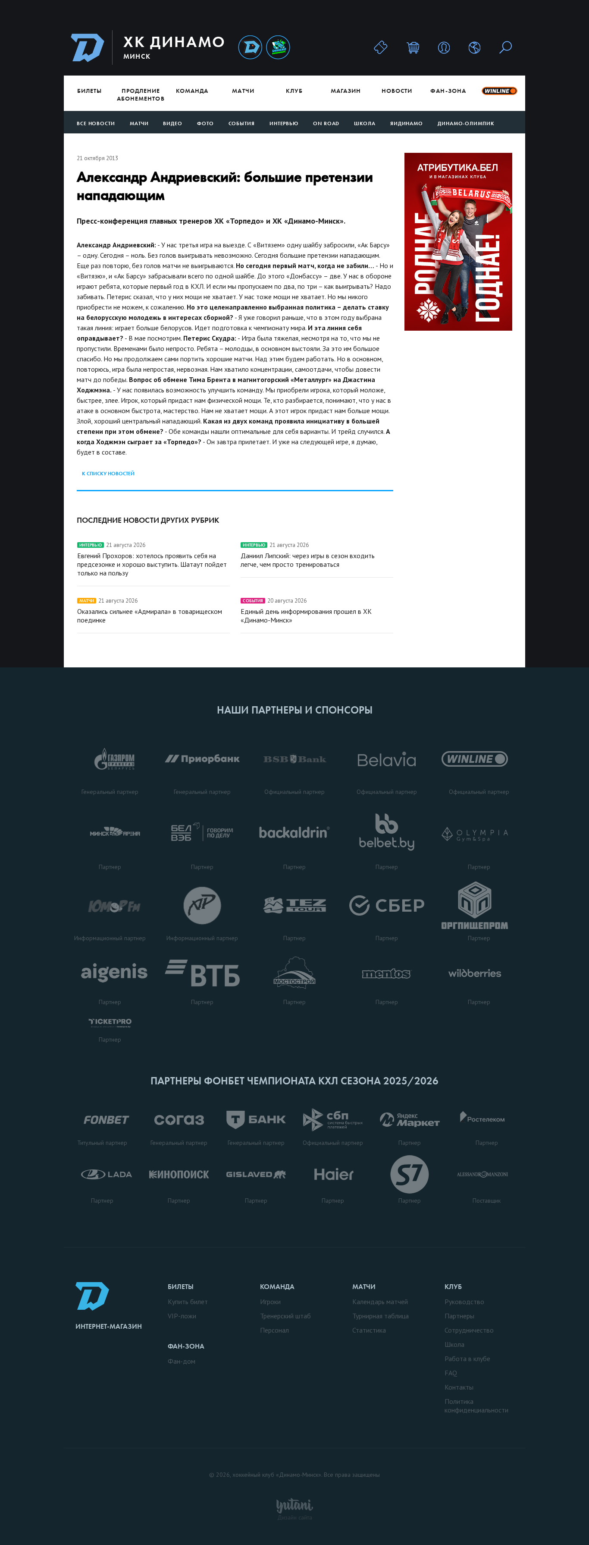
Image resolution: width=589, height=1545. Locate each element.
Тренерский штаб (285, 1315)
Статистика (369, 1330)
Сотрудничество (469, 1330)
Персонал (274, 1330)
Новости (397, 91)
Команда (192, 91)
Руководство (464, 1301)
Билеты (89, 91)
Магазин (346, 91)
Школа (365, 123)
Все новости (96, 123)
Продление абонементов (141, 94)
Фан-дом (181, 1361)
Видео (172, 123)
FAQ (451, 1372)
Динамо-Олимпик (466, 123)
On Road (326, 123)
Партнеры (459, 1315)
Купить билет (188, 1301)
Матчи (243, 91)
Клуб (294, 91)
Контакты (459, 1387)
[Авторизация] (444, 47)
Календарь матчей (380, 1301)
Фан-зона (448, 91)
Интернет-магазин (108, 1326)
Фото (205, 123)
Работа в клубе (467, 1358)
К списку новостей (108, 473)
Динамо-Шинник (250, 47)
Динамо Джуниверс (278, 47)
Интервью (283, 123)
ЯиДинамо (406, 123)
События (242, 123)
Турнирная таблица (380, 1315)
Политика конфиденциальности (476, 1405)
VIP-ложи (182, 1315)
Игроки (270, 1301)
